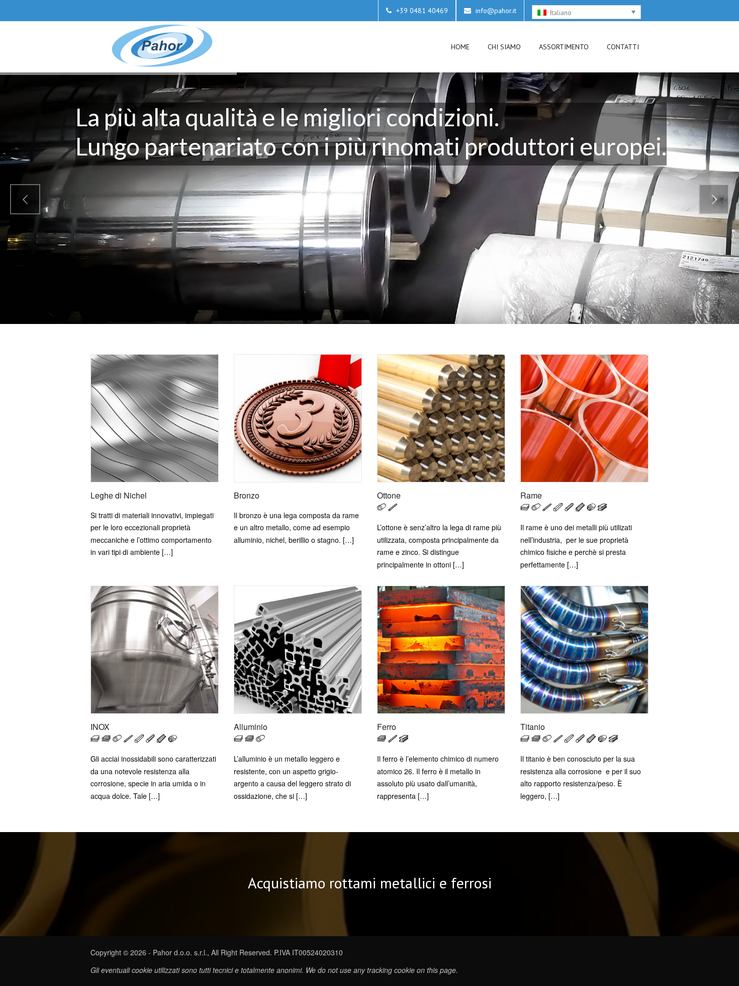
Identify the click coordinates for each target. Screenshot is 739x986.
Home (460, 46)
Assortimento (564, 46)
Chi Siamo (504, 46)
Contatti (623, 46)
